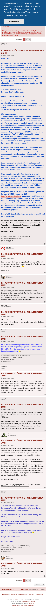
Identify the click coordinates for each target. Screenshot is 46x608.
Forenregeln (5, 26)
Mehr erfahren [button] (21, 15)
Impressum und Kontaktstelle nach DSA (22, 594)
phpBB (17, 599)
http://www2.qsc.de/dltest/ (11, 196)
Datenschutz (39, 594)
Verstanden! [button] (14, 22)
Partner (23, 596)
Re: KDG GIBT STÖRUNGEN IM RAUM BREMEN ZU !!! (22, 255)
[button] (29, 39)
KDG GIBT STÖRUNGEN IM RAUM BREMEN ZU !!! (22, 51)
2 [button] (26, 40)
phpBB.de (31, 603)
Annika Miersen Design (28, 601)
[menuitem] (24, 589)
